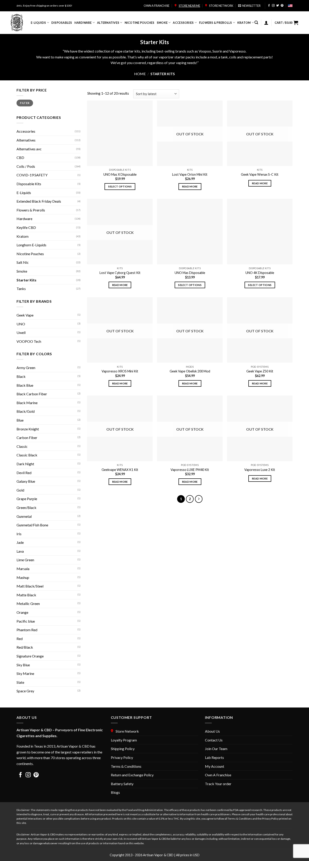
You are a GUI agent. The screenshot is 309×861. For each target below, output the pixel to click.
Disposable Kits (29, 184)
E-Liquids (38, 22)
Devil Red (24, 472)
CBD (20, 157)
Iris (19, 534)
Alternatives (108, 22)
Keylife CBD (26, 227)
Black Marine (27, 403)
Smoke (162, 22)
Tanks (21, 288)
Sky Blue (23, 665)
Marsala (23, 568)
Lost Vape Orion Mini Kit (189, 174)
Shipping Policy (123, 748)
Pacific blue (26, 621)
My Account (214, 766)
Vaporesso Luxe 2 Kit (259, 470)
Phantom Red (27, 630)
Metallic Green (28, 603)
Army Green (26, 367)
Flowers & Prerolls (215, 22)
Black (21, 376)
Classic (22, 446)
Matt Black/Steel (30, 586)
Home (140, 74)
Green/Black (26, 507)
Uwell (21, 332)
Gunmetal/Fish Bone (32, 525)
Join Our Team (216, 748)
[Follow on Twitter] (277, 6)
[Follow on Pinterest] (282, 6)
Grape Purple (27, 498)
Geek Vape (25, 315)
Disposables (61, 22)
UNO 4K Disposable (259, 273)
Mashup (23, 577)
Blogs (115, 792)
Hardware (83, 22)
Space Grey (25, 691)
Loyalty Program (124, 740)
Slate (20, 682)
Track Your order (218, 784)
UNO (21, 324)
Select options (120, 186)
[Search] (256, 22)
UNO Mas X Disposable (120, 174)
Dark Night (25, 464)
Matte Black (26, 595)
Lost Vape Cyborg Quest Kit (120, 273)
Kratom (244, 22)
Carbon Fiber (27, 437)
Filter (24, 103)
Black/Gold (26, 411)
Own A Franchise (218, 775)
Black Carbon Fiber (32, 394)
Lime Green (25, 560)
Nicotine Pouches (139, 22)
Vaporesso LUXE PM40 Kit (190, 470)
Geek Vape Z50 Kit (259, 371)
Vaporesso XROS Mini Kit (120, 371)
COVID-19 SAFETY (32, 175)
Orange (22, 612)
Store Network (220, 5)
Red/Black (25, 647)
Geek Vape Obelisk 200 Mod (190, 371)
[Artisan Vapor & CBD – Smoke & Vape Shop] (17, 22)
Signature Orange (30, 656)
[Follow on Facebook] (269, 6)
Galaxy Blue (26, 481)
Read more (190, 186)
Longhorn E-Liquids (31, 245)
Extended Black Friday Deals (39, 201)
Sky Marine (25, 673)
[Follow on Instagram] (273, 6)
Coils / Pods (26, 166)
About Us (212, 731)
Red (20, 638)
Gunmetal (24, 516)
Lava (20, 551)
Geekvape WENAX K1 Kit (120, 470)
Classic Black (27, 455)
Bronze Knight (28, 429)
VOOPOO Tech (29, 341)
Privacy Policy (122, 757)
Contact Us (214, 740)
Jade (20, 542)
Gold (20, 490)
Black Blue (25, 385)
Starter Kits (26, 280)
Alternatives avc (29, 149)
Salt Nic (23, 262)
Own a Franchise (156, 5)
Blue (20, 420)
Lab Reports (214, 757)
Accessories (183, 22)
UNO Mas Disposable (190, 273)
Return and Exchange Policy (132, 775)
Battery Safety (122, 784)
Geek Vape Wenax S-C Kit (259, 174)
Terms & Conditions (126, 766)
